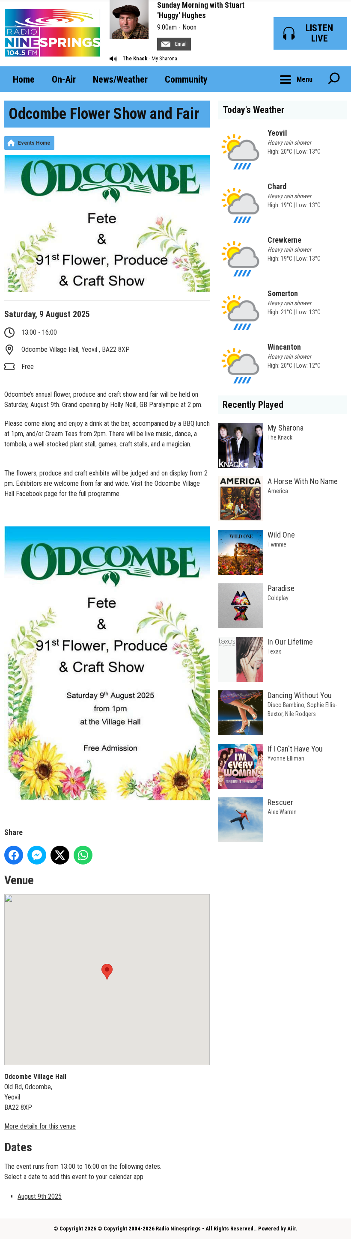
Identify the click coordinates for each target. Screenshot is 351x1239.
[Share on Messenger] (36, 855)
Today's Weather (253, 109)
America (278, 490)
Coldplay (278, 597)
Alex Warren (282, 811)
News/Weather (120, 79)
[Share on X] (60, 855)
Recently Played (253, 404)
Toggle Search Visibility (334, 79)
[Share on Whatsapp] (83, 855)
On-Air (64, 79)
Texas (275, 651)
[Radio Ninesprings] (52, 33)
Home (24, 79)
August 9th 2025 (40, 1196)
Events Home (34, 143)
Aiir (291, 1228)
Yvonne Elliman (286, 758)
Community (186, 79)
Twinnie (277, 544)
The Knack (135, 58)
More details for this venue (40, 1126)
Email (180, 44)
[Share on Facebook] (13, 855)
